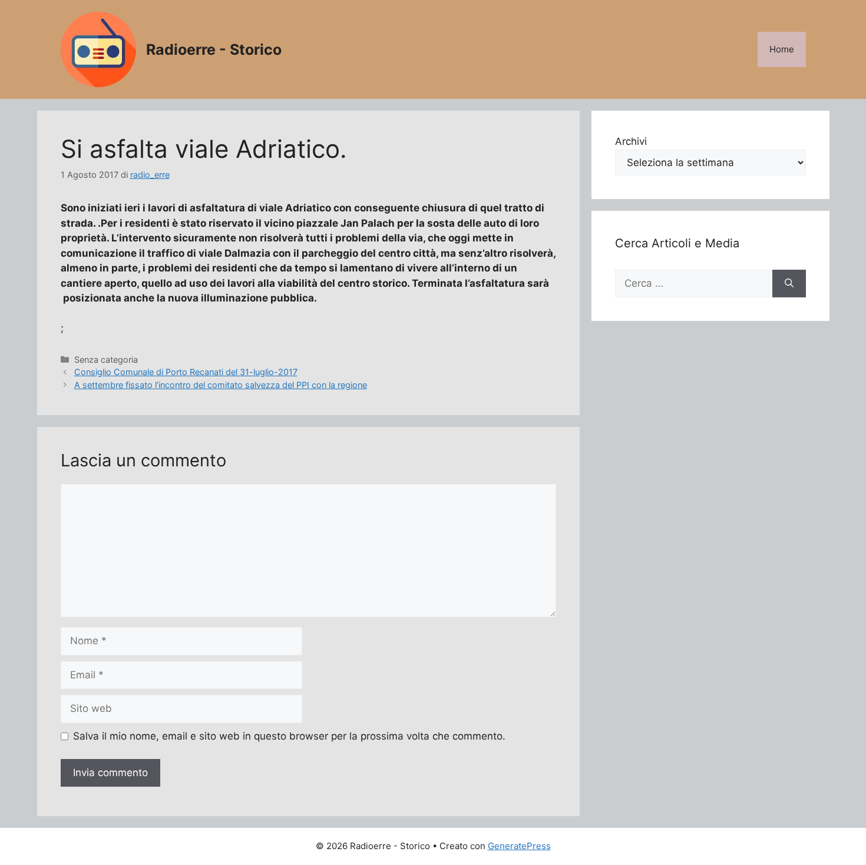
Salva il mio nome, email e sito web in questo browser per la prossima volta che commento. (289, 736)
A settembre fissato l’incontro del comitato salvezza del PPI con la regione (220, 385)
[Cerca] (789, 284)
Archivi (631, 141)
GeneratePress (519, 845)
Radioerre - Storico (214, 49)
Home (781, 49)
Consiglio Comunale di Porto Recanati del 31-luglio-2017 (186, 372)
